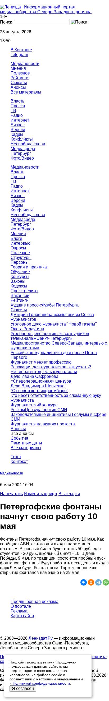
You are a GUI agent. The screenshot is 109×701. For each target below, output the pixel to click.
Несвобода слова (28, 144)
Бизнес (18, 125)
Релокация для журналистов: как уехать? (51, 367)
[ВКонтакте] (83, 582)
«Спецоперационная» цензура (41, 381)
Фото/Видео (22, 158)
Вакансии (20, 295)
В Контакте (21, 50)
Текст (16, 456)
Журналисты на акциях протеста (43, 424)
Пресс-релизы (24, 291)
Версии (18, 129)
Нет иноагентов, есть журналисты (44, 371)
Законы (18, 281)
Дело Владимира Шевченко (38, 386)
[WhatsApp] (106, 582)
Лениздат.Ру (41, 638)
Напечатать (11, 493)
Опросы (18, 248)
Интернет (20, 120)
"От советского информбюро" (39, 390)
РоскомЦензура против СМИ (39, 409)
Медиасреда (23, 148)
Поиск (6, 22)
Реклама (19, 611)
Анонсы (18, 87)
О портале (21, 606)
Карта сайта (22, 616)
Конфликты (22, 139)
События (19, 438)
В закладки (69, 493)
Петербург (21, 153)
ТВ (13, 110)
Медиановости (25, 63)
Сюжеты (19, 82)
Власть (17, 101)
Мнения (18, 68)
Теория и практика (29, 267)
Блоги (16, 238)
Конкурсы (20, 276)
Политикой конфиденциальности (41, 683)
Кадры (17, 134)
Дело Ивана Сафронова (34, 376)
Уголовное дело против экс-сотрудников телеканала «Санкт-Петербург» (50, 336)
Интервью (20, 243)
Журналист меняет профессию (41, 362)
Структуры (21, 257)
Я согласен (23, 688)
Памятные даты (26, 443)
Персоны (20, 262)
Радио (17, 115)
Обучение (20, 272)
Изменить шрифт (40, 493)
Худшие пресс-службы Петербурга (45, 305)
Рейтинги (20, 78)
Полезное (20, 73)
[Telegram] (98, 582)
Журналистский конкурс (34, 405)
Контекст (19, 461)
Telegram (19, 54)
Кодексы (19, 286)
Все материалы (26, 92)
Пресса (18, 106)
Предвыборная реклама (34, 601)
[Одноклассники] (91, 582)
